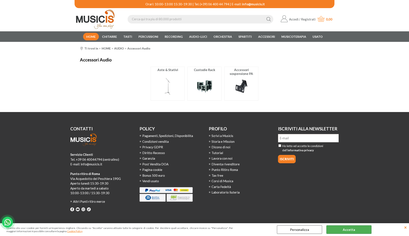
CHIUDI (405, 227)
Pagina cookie (152, 170)
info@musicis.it (253, 4)
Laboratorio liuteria (226, 192)
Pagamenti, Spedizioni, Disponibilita (167, 136)
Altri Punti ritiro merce (89, 201)
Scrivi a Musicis (222, 136)
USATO (318, 36)
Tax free (217, 175)
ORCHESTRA (222, 36)
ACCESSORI (266, 36)
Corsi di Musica (222, 181)
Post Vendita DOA (155, 164)
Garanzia (148, 158)
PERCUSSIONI (148, 36)
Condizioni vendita (155, 141)
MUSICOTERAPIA (293, 36)
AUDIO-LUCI (198, 36)
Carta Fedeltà (221, 187)
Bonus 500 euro (153, 175)
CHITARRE (109, 36)
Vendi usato (150, 181)
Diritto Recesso (153, 153)
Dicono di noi (221, 147)
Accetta (349, 230)
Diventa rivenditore (226, 164)
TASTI (127, 36)
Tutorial (217, 153)
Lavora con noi (222, 158)
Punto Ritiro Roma (225, 170)
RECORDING (174, 36)
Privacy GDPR (152, 147)
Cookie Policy (74, 231)
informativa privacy (300, 150)
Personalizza (299, 230)
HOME (91, 36)
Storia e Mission (223, 141)
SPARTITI (245, 36)
